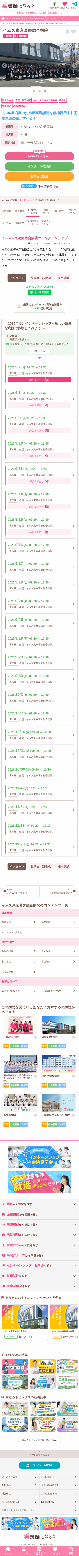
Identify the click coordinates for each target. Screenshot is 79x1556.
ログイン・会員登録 (43, 1465)
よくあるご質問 (9, 1477)
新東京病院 (9, 1114)
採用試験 (63, 278)
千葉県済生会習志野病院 (56, 1114)
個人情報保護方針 (50, 1485)
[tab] (39, 1204)
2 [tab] (39, 91)
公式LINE (49, 1502)
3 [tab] (45, 91)
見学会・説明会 (41, 278)
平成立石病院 (11, 1036)
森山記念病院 (49, 1036)
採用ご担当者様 (49, 1493)
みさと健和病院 (51, 1075)
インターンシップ (28, 200)
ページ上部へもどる (39, 1454)
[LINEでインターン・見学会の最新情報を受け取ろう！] (67, 31)
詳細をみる (39, 351)
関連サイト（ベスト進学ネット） (18, 1510)
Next (75, 66)
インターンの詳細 (39, 166)
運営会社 (6, 1493)
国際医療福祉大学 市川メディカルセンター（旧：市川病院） (18, 1078)
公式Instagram (12, 1502)
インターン (17, 278)
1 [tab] (34, 91)
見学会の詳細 (39, 176)
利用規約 (6, 1485)
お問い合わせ (48, 1477)
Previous (4, 66)
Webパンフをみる (39, 156)
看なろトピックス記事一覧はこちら (39, 1440)
